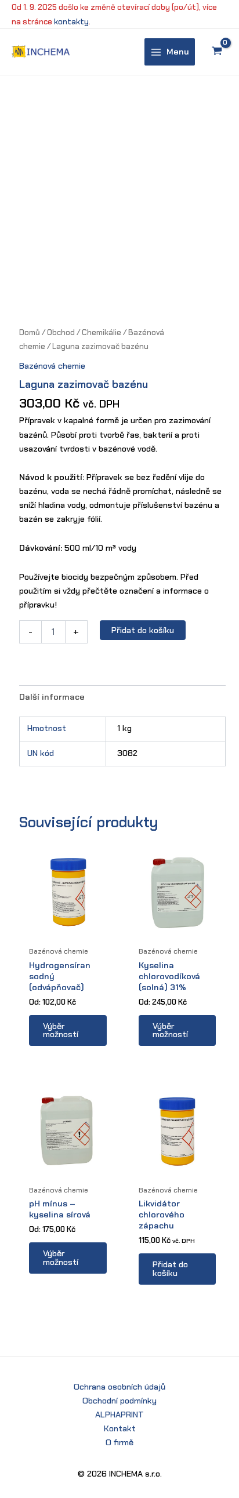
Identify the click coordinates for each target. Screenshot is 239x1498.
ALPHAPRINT (119, 1414)
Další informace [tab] (52, 697)
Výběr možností (60, 1030)
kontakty (71, 21)
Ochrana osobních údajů (119, 1386)
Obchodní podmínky (119, 1400)
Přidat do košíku (142, 630)
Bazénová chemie (52, 366)
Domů (29, 332)
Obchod (61, 332)
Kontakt (120, 1428)
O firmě (119, 1442)
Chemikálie (101, 332)
